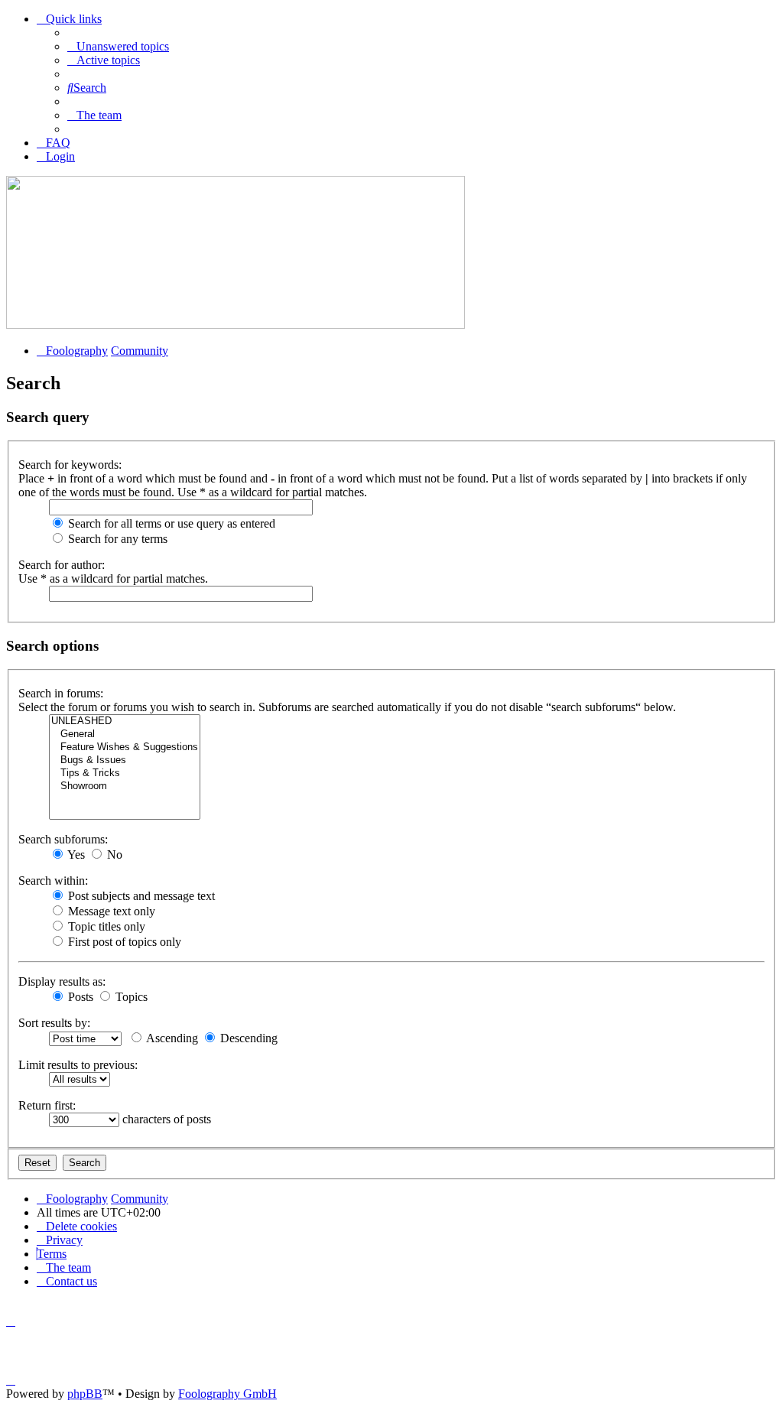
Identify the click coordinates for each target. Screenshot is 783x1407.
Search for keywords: (70, 464)
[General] (125, 734)
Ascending (171, 1038)
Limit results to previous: (78, 1064)
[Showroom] (125, 786)
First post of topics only (123, 941)
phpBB (84, 1393)
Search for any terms (116, 538)
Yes (75, 854)
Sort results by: (54, 1022)
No (113, 854)
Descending (247, 1038)
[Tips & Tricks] (125, 773)
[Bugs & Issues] (125, 760)
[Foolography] (235, 324)
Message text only (110, 911)
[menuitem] (118, 46)
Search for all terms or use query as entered (170, 523)
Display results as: (62, 981)
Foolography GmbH (227, 1393)
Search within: (53, 880)
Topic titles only (105, 926)
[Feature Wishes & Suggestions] (125, 747)
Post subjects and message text (140, 895)
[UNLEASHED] (125, 721)
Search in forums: (60, 693)
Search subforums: (63, 839)
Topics (130, 996)
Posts (79, 996)
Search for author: (61, 564)
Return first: (47, 1105)
